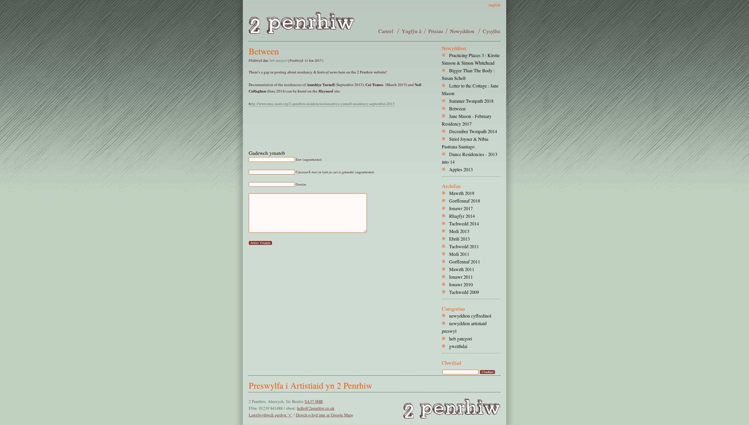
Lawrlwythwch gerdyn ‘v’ (270, 415)
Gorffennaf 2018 (464, 201)
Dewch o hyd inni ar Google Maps (324, 415)
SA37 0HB (314, 401)
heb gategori (278, 60)
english (494, 5)
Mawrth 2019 (461, 193)
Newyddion (463, 31)
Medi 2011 (459, 254)
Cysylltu (491, 31)
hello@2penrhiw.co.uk (315, 408)
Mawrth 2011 (461, 269)
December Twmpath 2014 (473, 131)
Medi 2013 (459, 231)
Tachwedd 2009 (464, 292)
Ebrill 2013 (459, 239)
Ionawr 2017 (461, 208)
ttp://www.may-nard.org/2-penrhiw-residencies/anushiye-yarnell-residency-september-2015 (323, 103)
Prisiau (435, 31)
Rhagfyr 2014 (462, 216)
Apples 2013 (461, 169)
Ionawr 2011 (461, 277)
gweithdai (458, 346)
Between (264, 51)
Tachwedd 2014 (464, 223)
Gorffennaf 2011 (464, 261)
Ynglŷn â (411, 31)
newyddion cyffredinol (470, 316)
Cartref (386, 31)
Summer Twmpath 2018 (471, 101)
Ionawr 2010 (461, 284)
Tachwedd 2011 (464, 246)
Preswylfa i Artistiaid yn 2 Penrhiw (310, 385)
